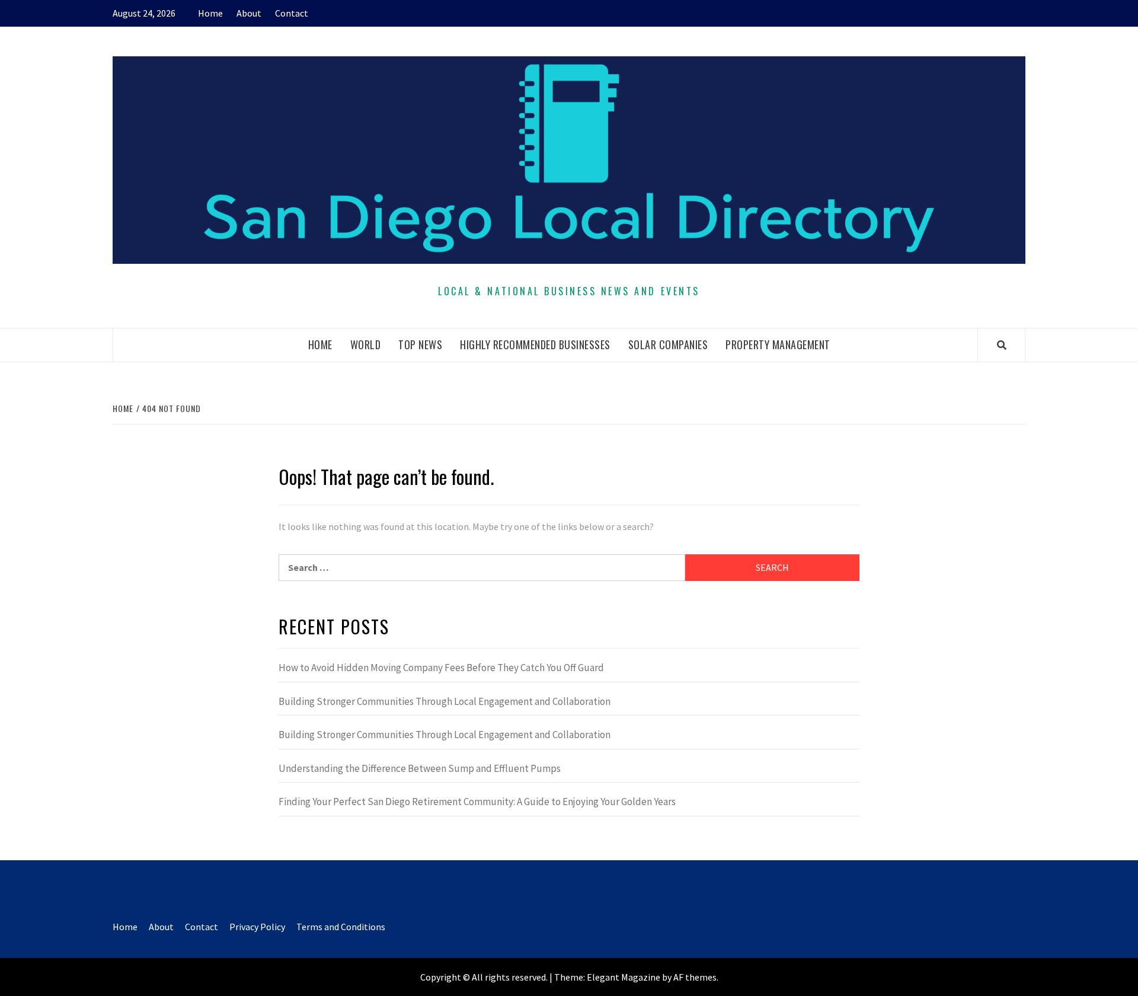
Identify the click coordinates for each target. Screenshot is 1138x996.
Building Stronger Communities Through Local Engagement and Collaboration (444, 701)
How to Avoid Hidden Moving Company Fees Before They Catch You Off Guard (441, 667)
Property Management (777, 344)
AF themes (695, 977)
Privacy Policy (257, 927)
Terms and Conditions (340, 927)
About (248, 13)
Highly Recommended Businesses (535, 344)
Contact (291, 13)
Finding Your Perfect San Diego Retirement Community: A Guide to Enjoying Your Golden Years (477, 801)
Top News (420, 344)
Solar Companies (668, 344)
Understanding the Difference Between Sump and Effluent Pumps (420, 768)
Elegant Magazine (623, 977)
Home (210, 13)
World (365, 344)
